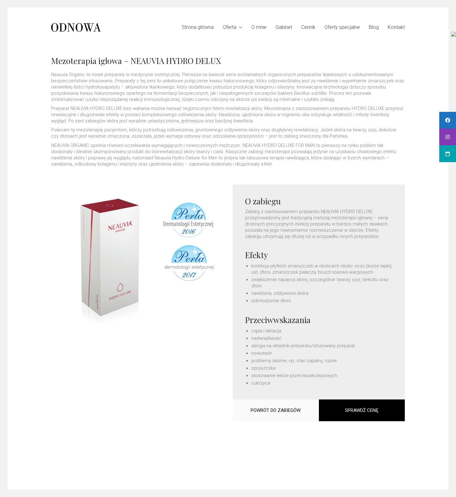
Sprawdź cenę (361, 410)
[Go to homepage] (76, 27)
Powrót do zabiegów (276, 410)
